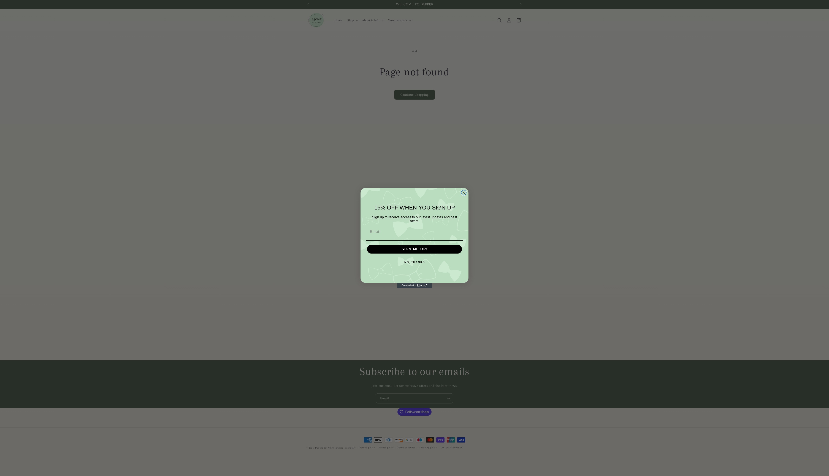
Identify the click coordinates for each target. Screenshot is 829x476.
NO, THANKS (414, 262)
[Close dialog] (463, 192)
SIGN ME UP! (415, 249)
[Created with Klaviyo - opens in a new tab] (414, 285)
